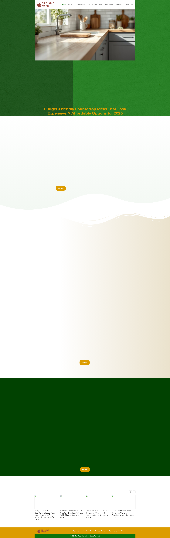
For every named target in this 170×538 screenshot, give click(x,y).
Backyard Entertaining (77, 4)
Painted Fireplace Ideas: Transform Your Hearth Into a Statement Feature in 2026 (97, 514)
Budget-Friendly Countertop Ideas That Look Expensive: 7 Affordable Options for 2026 (85, 111)
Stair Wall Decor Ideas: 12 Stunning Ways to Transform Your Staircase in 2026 (123, 514)
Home (64, 4)
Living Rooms (109, 4)
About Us (118, 4)
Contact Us (128, 4)
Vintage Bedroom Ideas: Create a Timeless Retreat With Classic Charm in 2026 (71, 514)
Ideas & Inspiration (94, 4)
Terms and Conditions (117, 531)
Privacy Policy (100, 531)
